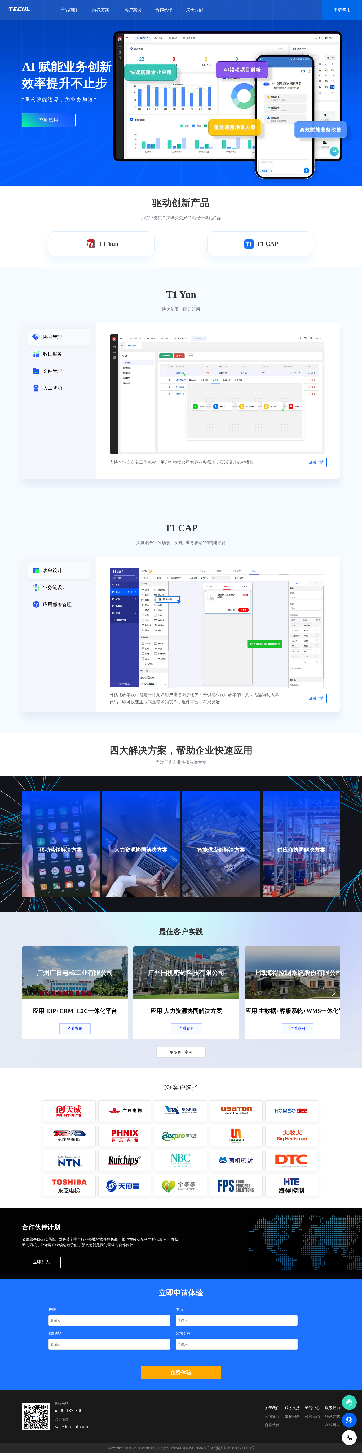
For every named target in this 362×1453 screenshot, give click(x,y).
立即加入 (41, 1262)
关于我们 (194, 9)
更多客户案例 (181, 1052)
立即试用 (48, 120)
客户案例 (133, 9)
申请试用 (342, 9)
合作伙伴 (163, 9)
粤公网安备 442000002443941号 (232, 1448)
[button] (333, 992)
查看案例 (75, 1028)
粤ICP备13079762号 (196, 1448)
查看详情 (316, 462)
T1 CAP (268, 243)
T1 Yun (108, 243)
